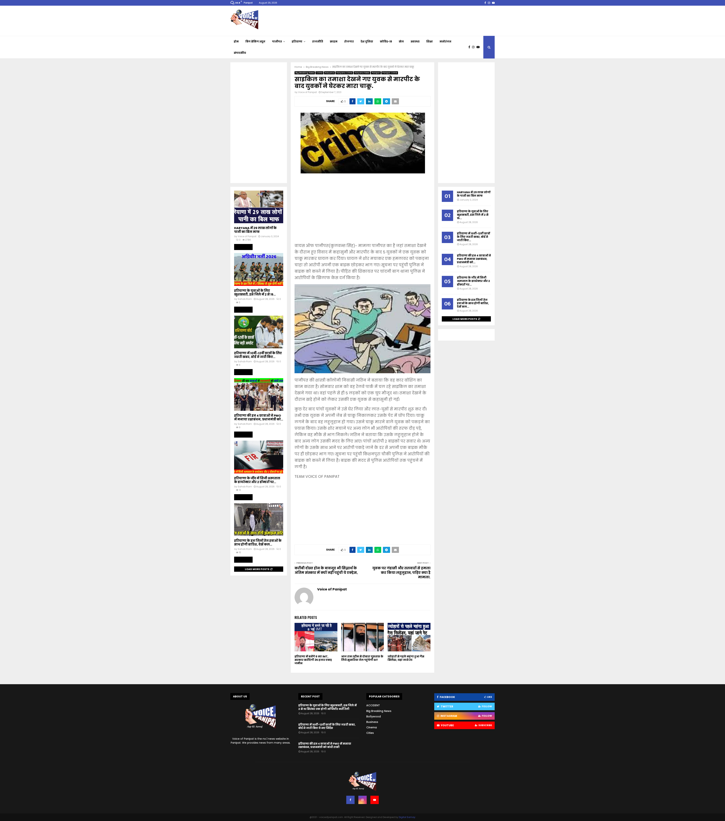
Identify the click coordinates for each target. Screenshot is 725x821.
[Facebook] (470, 47)
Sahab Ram (245, 299)
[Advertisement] (362, 212)
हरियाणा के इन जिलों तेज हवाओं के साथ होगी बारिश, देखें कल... (258, 543)
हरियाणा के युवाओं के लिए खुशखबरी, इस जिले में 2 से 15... (255, 293)
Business (372, 722)
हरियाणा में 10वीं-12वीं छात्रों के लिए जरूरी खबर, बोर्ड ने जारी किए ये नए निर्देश (327, 726)
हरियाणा (297, 41)
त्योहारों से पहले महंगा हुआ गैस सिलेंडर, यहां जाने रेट (406, 658)
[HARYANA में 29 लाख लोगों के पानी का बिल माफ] (258, 207)
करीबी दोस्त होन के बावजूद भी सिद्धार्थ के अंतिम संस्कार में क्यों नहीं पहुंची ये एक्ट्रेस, (326, 570)
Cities (370, 733)
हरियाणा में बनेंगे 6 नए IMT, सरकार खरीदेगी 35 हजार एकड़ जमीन (313, 660)
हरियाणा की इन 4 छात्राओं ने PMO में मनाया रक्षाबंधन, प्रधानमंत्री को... (258, 417)
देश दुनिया (367, 41)
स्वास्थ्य (415, 41)
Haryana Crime (344, 72)
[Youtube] (479, 47)
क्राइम (333, 41)
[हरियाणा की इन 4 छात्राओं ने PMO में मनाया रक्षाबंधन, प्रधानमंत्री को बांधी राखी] (258, 394)
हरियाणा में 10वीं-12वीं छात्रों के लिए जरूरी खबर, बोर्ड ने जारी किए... (258, 355)
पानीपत (277, 41)
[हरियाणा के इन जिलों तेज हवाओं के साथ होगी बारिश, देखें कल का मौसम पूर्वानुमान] (258, 519)
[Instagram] (474, 47)
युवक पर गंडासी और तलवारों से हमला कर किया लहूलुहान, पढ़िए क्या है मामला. (401, 572)
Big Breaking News (304, 72)
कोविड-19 (386, 41)
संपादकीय (240, 53)
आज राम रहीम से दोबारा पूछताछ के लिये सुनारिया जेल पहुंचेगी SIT (362, 658)
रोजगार (349, 41)
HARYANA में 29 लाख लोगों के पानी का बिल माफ (255, 230)
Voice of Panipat (307, 92)
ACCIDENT (373, 705)
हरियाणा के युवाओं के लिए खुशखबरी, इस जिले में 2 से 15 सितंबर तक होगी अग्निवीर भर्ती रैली (327, 707)
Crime (319, 72)
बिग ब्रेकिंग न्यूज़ (255, 41)
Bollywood (373, 716)
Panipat (376, 72)
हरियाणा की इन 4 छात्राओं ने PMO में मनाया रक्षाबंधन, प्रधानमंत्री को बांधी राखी (324, 745)
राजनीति (317, 41)
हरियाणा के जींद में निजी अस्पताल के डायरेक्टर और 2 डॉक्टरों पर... (257, 480)
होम (236, 41)
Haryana (329, 72)
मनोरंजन (445, 41)
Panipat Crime (389, 72)
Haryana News (362, 72)
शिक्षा (429, 41)
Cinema (371, 727)
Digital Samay (407, 817)
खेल (401, 41)
